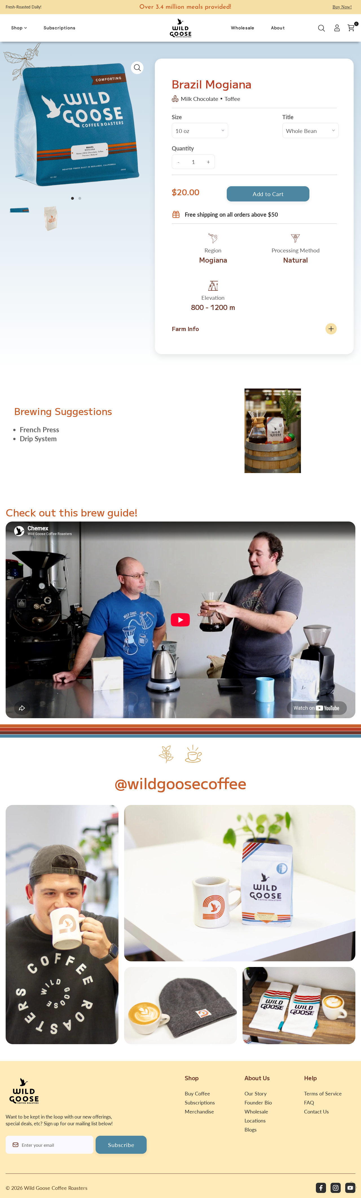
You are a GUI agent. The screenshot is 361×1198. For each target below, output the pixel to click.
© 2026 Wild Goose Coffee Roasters (46, 1188)
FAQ (309, 1102)
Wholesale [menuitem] (242, 28)
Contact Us (316, 1111)
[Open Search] (321, 30)
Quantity (183, 148)
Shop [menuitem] (17, 28)
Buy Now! (342, 7)
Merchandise (199, 1111)
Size (177, 117)
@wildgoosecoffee (180, 782)
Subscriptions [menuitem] (60, 28)
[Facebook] (321, 1188)
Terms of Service (323, 1093)
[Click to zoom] (137, 67)
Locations (255, 1120)
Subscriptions (200, 1102)
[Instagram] (336, 1188)
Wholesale (256, 1111)
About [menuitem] (278, 28)
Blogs (251, 1129)
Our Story (256, 1093)
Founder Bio (258, 1102)
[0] (350, 28)
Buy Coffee (197, 1093)
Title (288, 117)
